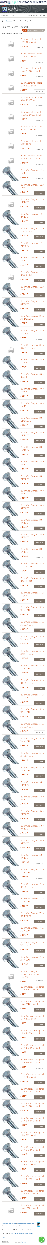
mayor (42, 30)
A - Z (24, 30)
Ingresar (24, 1242)
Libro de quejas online (9, 1224)
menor (35, 30)
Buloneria (9, 21)
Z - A (29, 30)
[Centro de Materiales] (23, 9)
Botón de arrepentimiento (25, 1224)
